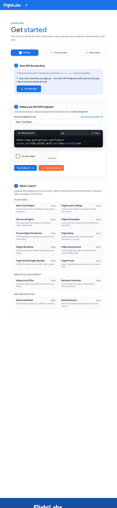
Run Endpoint (25, 168)
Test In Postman (53, 168)
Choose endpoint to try (25, 117)
